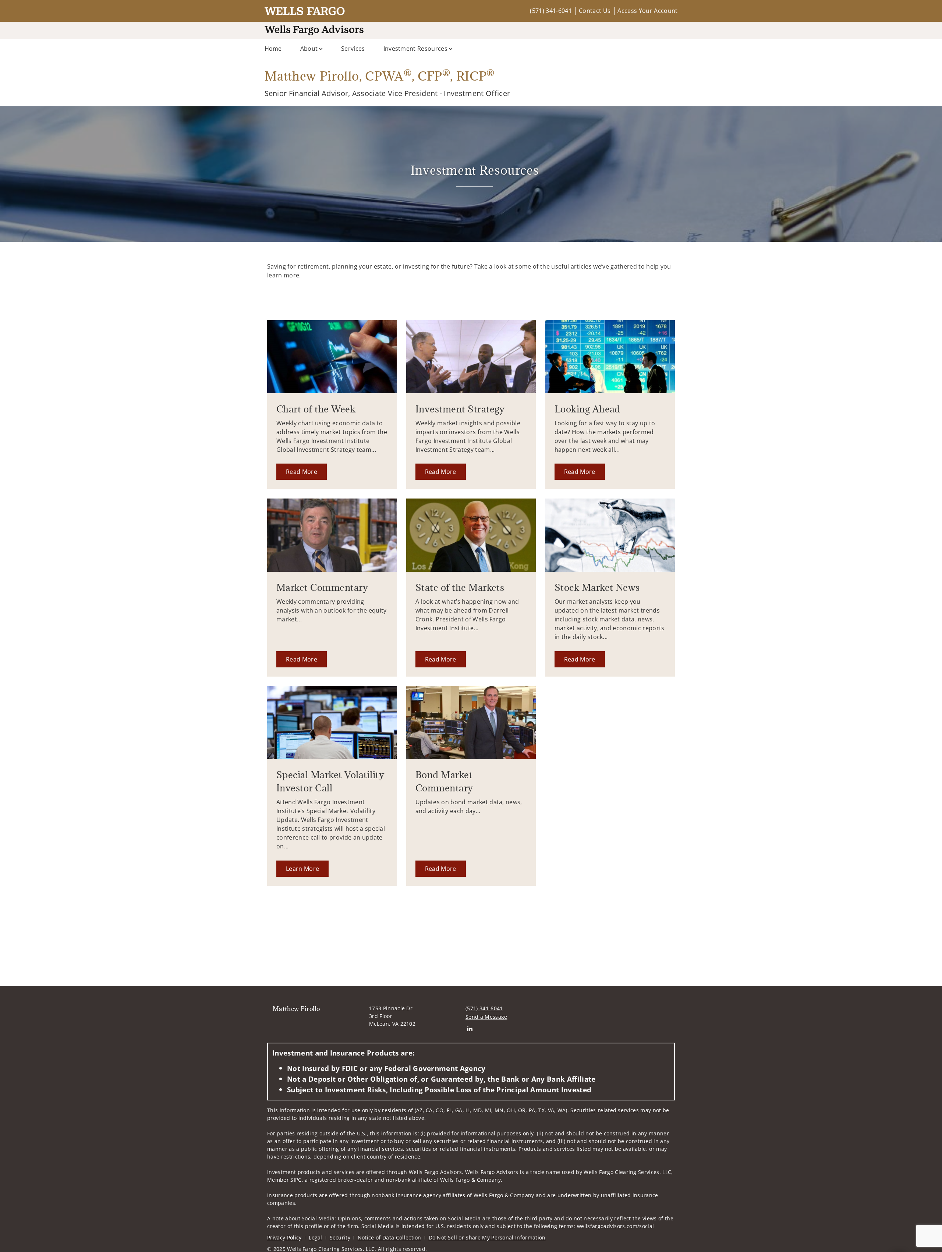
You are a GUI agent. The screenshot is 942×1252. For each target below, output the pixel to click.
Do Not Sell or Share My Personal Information (487, 1237)
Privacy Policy (284, 1237)
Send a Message (486, 1016)
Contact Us (594, 11)
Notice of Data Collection (389, 1237)
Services (353, 49)
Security (340, 1237)
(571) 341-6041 (550, 11)
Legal (315, 1237)
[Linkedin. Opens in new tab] (469, 1029)
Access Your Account (647, 11)
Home (273, 49)
